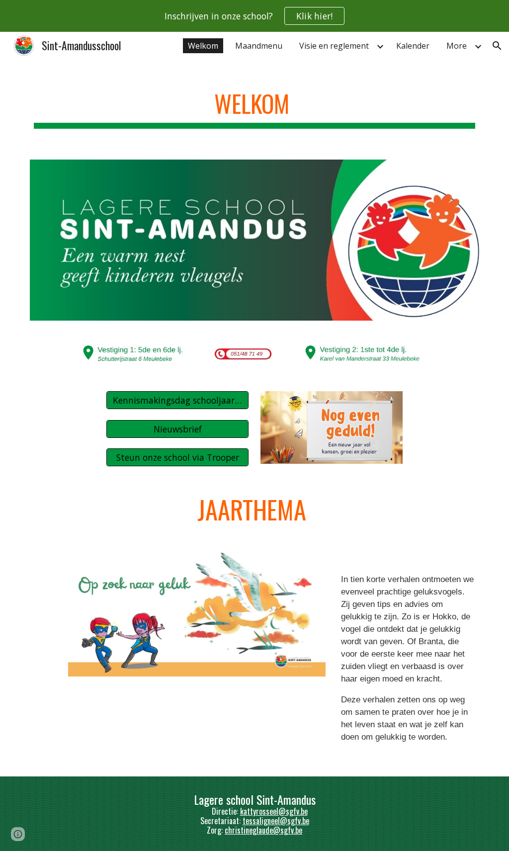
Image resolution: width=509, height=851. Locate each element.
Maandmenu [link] (258, 45)
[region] (254, 16)
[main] (255, 105)
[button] (497, 46)
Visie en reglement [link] (334, 45)
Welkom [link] (203, 45)
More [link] (456, 45)
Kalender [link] (412, 45)
